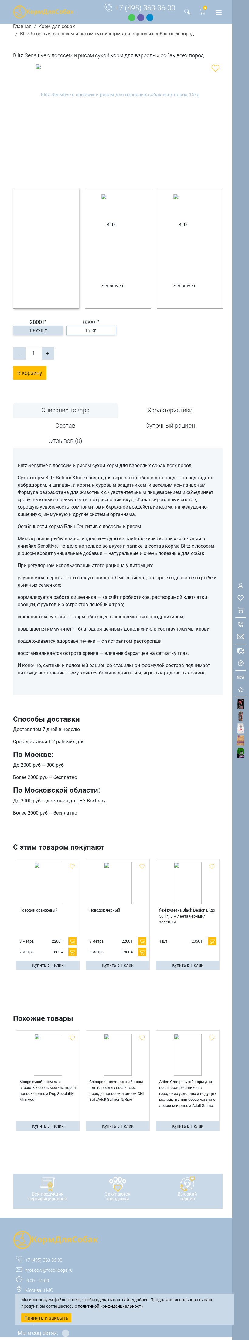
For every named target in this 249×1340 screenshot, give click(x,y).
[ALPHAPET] (240, 704)
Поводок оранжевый (38, 910)
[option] (118, 121)
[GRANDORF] (240, 740)
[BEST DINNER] (240, 728)
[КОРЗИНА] (240, 610)
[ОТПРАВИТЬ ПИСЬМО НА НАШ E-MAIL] (240, 636)
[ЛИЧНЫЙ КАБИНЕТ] (240, 586)
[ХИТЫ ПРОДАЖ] (240, 689)
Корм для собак (57, 26)
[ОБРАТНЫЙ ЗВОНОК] (240, 624)
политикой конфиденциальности (111, 1306)
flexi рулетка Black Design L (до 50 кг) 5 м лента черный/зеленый (187, 916)
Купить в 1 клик (48, 965)
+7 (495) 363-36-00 (145, 8)
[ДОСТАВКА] (240, 651)
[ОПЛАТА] (240, 663)
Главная (22, 26)
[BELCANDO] (240, 716)
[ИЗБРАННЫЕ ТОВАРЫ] (240, 598)
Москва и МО (39, 1290)
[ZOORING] (240, 753)
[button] (203, 13)
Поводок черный (104, 910)
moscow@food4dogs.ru (49, 1270)
